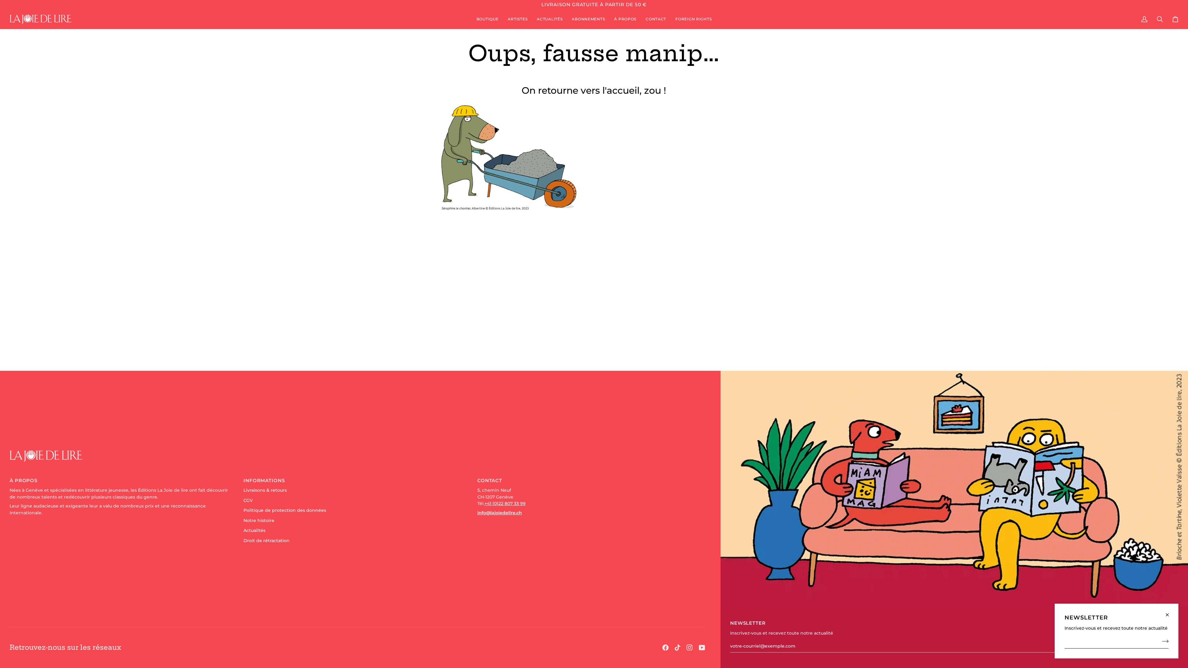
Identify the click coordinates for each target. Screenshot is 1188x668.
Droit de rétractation (266, 540)
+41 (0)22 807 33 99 (505, 503)
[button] (487, 19)
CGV (248, 500)
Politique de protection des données (284, 510)
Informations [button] (264, 480)
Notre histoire (258, 520)
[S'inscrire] (1163, 641)
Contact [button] (489, 480)
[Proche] (1169, 612)
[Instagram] (690, 647)
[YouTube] (702, 647)
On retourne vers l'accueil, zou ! (594, 90)
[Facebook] (665, 647)
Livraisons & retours (265, 490)
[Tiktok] (677, 647)
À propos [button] (23, 480)
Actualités (254, 530)
